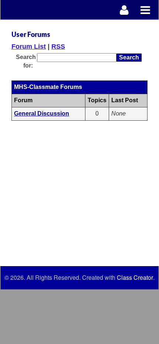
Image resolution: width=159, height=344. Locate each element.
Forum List (28, 46)
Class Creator (135, 278)
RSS (58, 46)
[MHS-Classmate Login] (124, 10)
